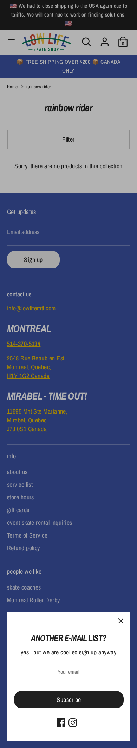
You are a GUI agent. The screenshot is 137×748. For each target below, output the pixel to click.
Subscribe (69, 699)
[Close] (121, 621)
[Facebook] (61, 722)
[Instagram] (72, 722)
